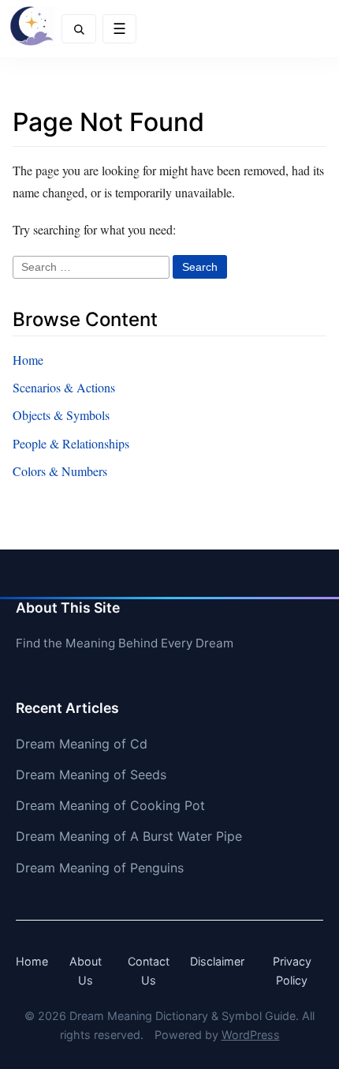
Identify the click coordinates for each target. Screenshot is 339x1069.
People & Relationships (71, 443)
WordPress (251, 1034)
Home (28, 359)
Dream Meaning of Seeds (91, 774)
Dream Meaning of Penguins (100, 868)
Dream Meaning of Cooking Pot (110, 805)
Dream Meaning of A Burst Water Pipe (129, 836)
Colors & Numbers (60, 471)
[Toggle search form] (78, 28)
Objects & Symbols (61, 415)
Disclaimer (217, 961)
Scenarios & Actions (64, 387)
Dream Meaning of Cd (81, 744)
